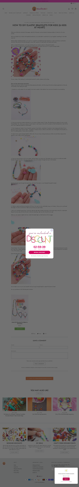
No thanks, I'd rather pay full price (39, 255)
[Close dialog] (52, 230)
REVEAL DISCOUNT (39, 252)
